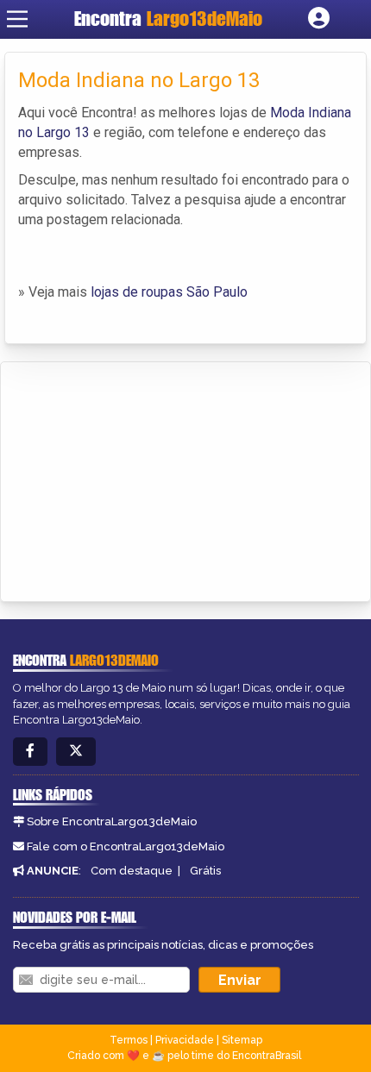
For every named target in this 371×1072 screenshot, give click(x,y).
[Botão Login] (319, 18)
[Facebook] (30, 751)
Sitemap (242, 1040)
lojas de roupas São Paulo (169, 292)
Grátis (205, 870)
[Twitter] (76, 751)
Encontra (168, 18)
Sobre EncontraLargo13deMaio (112, 821)
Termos (129, 1040)
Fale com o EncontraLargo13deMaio (125, 846)
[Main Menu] (17, 19)
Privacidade (184, 1040)
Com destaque (132, 870)
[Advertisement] (143, 478)
